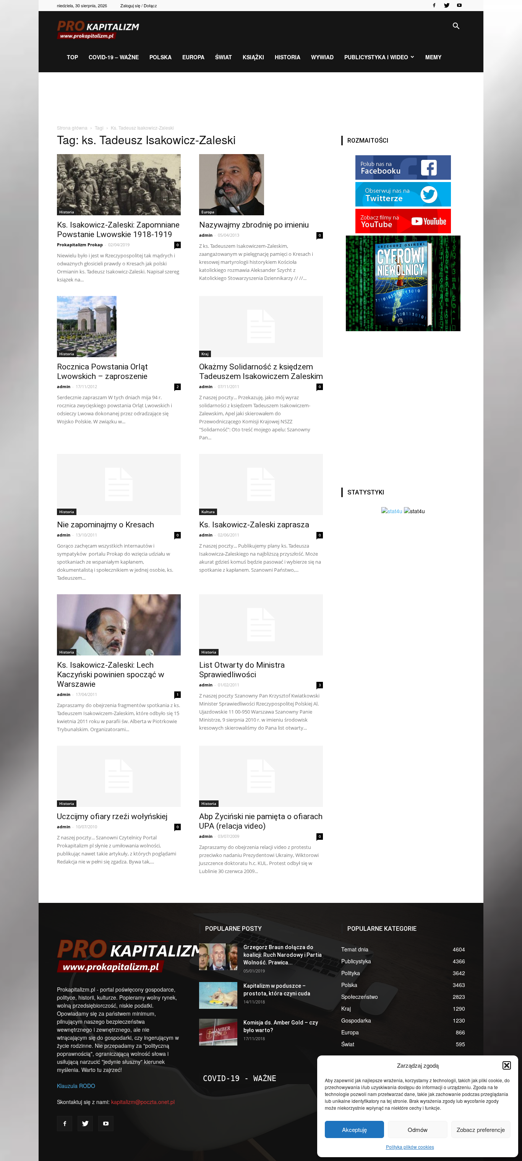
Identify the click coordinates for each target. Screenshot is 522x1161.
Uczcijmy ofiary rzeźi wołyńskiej (112, 816)
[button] (507, 1065)
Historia (287, 57)
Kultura (208, 511)
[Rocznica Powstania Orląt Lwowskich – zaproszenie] (119, 326)
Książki (253, 57)
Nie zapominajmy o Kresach (105, 524)
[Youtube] (459, 5)
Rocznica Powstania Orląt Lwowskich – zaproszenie (102, 371)
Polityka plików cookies (410, 1146)
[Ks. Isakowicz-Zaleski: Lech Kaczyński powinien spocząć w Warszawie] (119, 624)
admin (205, 235)
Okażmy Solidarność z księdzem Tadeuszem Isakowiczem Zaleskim (261, 371)
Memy (433, 57)
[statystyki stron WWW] (391, 511)
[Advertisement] (261, 98)
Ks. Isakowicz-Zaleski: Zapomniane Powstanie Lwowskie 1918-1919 (118, 229)
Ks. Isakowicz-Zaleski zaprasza (254, 524)
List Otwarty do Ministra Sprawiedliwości (242, 669)
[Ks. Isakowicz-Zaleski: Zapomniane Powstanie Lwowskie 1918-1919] (119, 184)
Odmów (418, 1129)
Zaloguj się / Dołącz (138, 5)
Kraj (205, 353)
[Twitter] (446, 5)
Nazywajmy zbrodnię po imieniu (254, 224)
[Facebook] (434, 5)
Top (72, 57)
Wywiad (322, 57)
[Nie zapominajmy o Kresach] (119, 484)
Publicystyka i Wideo (376, 57)
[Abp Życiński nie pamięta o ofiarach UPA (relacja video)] (261, 776)
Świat (223, 57)
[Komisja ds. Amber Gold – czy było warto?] (218, 1032)
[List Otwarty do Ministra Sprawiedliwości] (261, 624)
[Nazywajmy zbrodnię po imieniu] (261, 184)
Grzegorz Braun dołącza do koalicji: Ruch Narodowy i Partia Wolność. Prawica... (282, 955)
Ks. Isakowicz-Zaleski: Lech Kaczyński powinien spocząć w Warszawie (110, 674)
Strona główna (72, 127)
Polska (160, 57)
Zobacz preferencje (481, 1129)
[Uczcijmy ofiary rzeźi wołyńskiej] (119, 776)
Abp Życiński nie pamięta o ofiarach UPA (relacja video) (261, 821)
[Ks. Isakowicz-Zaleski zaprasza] (261, 484)
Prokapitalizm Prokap (80, 244)
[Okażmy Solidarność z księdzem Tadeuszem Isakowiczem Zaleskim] (261, 326)
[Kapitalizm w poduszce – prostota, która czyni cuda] (218, 995)
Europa (193, 57)
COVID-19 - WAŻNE (239, 1078)
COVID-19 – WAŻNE (114, 57)
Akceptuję (354, 1129)
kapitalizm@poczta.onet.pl (143, 1102)
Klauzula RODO (76, 1085)
